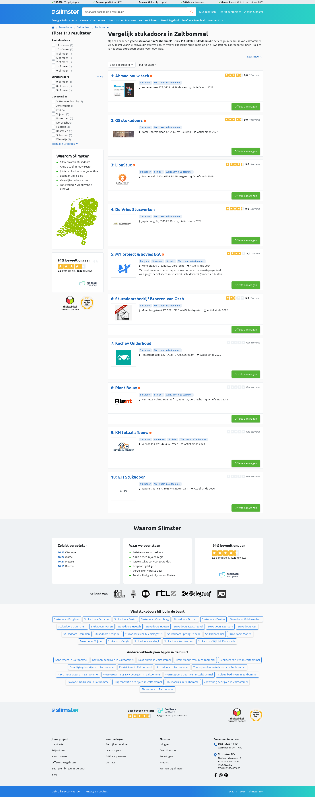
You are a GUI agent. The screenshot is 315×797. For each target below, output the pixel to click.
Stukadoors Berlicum (97, 619)
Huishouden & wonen (122, 20)
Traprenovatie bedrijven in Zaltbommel (138, 682)
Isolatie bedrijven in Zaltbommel (237, 674)
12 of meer (64, 45)
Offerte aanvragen (246, 106)
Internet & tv (215, 20)
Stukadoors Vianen (240, 634)
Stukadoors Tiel (214, 634)
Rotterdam (64, 118)
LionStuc (123, 164)
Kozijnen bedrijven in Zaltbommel (113, 660)
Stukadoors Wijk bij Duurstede (216, 641)
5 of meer (64, 57)
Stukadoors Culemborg (155, 619)
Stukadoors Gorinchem (72, 626)
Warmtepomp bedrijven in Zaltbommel (189, 674)
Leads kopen (113, 750)
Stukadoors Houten (157, 626)
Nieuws (164, 762)
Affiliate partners (116, 756)
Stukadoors (65, 27)
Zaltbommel (102, 27)
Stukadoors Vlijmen (91, 641)
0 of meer (64, 70)
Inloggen (165, 744)
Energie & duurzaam (64, 20)
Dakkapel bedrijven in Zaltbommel (88, 682)
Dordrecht (64, 122)
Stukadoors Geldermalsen (245, 619)
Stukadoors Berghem (66, 619)
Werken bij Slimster (172, 768)
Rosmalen (64, 131)
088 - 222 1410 (228, 744)
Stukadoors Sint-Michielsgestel (144, 634)
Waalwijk (63, 139)
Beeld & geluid (170, 20)
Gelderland (83, 27)
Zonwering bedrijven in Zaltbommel (226, 682)
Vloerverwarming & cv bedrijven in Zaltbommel (132, 674)
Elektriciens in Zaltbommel (135, 667)
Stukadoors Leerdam (220, 626)
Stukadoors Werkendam (178, 641)
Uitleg (100, 76)
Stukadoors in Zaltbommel (172, 667)
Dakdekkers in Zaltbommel (154, 660)
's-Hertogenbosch (69, 101)
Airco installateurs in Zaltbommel (78, 674)
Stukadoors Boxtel (125, 619)
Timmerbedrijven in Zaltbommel (195, 660)
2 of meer (64, 62)
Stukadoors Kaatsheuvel (188, 626)
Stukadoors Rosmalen (76, 634)
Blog (54, 774)
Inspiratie (57, 744)
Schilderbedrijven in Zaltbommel (240, 660)
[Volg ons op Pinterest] (226, 775)
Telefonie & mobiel (193, 20)
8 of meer (64, 53)
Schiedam (64, 135)
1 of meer (64, 66)
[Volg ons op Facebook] (215, 775)
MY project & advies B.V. (138, 254)
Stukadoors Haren (102, 626)
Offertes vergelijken (64, 762)
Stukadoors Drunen (185, 619)
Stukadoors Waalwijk (147, 641)
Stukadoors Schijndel (107, 634)
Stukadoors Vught (119, 641)
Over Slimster (168, 750)
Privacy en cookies (97, 791)
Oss (60, 110)
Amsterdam (65, 105)
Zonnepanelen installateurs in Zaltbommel (219, 667)
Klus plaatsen (207, 12)
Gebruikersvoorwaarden (66, 791)
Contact (110, 762)
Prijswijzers (59, 750)
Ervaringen (166, 756)
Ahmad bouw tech (132, 75)
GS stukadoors (129, 120)
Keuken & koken (148, 20)
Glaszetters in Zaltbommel (157, 689)
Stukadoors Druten (213, 619)
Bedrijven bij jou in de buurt (69, 768)
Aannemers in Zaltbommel (71, 660)
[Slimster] (54, 27)
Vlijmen (62, 114)
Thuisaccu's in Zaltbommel (183, 682)
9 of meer (64, 81)
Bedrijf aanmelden (230, 12)
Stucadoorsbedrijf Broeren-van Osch (149, 298)
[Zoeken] (191, 11)
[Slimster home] (65, 11)
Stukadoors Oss (247, 626)
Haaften (63, 126)
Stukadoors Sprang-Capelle (184, 634)
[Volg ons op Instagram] (221, 775)
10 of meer (64, 49)
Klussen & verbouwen (93, 20)
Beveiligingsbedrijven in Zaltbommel (92, 667)
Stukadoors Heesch (129, 626)
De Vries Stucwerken (135, 209)
